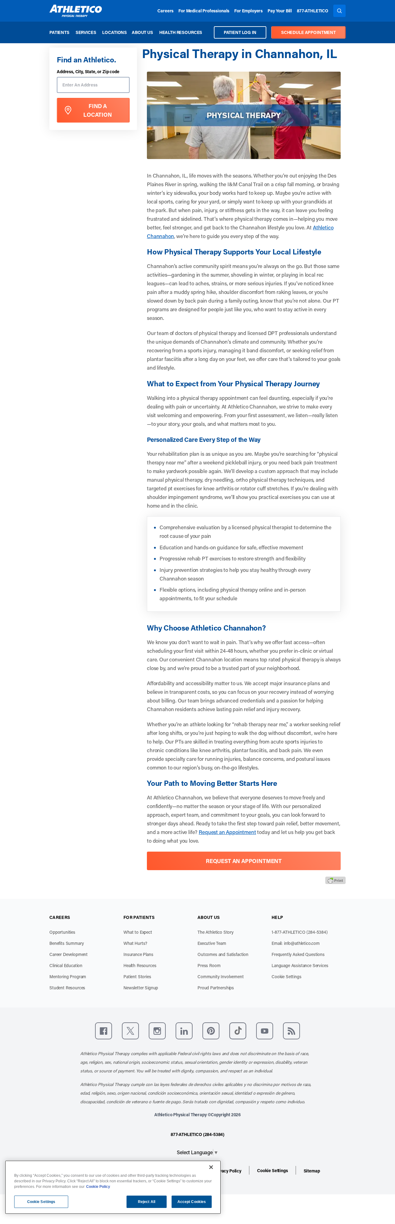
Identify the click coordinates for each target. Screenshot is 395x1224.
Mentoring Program (67, 976)
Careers (165, 11)
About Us (142, 32)
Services (86, 32)
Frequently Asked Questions (298, 954)
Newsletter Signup (140, 988)
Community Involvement (221, 976)
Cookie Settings (286, 976)
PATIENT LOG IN (240, 32)
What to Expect (137, 932)
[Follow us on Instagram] (157, 1030)
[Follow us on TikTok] (237, 1030)
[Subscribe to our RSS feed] (291, 1030)
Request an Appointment (227, 831)
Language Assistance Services (300, 965)
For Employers (248, 11)
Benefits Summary (66, 943)
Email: (296, 943)
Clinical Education (65, 965)
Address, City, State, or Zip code (88, 71)
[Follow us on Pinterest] (210, 1030)
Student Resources (67, 988)
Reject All (146, 1202)
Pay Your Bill (280, 11)
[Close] (211, 1167)
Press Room (209, 965)
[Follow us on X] (130, 1030)
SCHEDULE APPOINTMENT (308, 32)
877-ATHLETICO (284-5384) (197, 1134)
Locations (114, 32)
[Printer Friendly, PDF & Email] (335, 880)
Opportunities (62, 932)
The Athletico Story (216, 932)
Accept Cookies (191, 1202)
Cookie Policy (98, 1186)
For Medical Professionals (203, 11)
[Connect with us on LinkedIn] (184, 1030)
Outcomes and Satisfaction (223, 954)
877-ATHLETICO (312, 11)
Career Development (68, 954)
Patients (59, 32)
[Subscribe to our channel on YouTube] (264, 1030)
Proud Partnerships (216, 988)
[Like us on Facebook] (103, 1030)
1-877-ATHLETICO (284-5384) (300, 932)
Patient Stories (137, 976)
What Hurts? (135, 943)
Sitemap (312, 1171)
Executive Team (212, 943)
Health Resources (180, 32)
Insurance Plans (138, 954)
